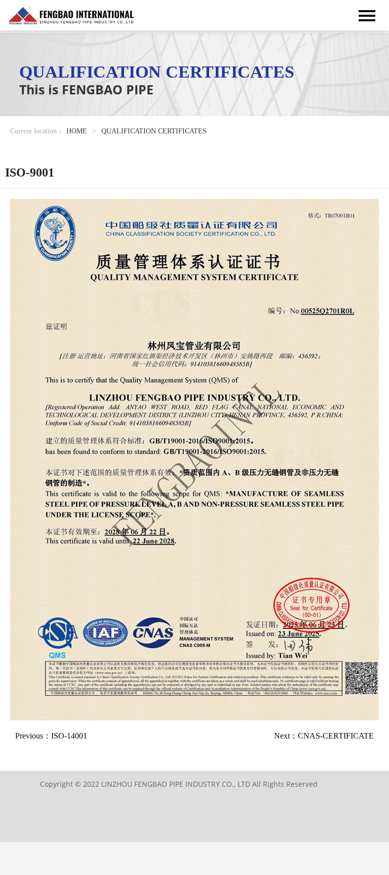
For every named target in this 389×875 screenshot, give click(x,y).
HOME (76, 131)
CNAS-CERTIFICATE (336, 735)
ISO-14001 (69, 735)
